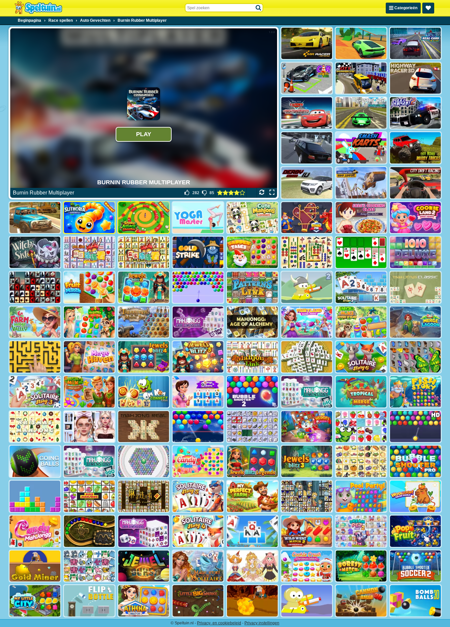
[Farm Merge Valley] (35, 322)
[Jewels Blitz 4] (143, 356)
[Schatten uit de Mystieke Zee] (143, 322)
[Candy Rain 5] (198, 461)
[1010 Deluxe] (415, 252)
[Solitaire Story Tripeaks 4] (198, 531)
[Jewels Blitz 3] (306, 461)
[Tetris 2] (35, 496)
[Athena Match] (143, 600)
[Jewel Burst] (143, 566)
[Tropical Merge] (361, 391)
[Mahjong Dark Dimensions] (143, 531)
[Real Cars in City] (415, 43)
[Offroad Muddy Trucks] (415, 147)
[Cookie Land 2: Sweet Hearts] (415, 217)
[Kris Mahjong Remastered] (89, 496)
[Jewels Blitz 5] (198, 356)
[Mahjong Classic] (415, 287)
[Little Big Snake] (198, 600)
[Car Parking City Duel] (306, 78)
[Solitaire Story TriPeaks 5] (198, 496)
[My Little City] (35, 600)
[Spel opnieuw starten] (262, 193)
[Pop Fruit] (415, 531)
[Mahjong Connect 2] (143, 496)
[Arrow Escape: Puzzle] (35, 356)
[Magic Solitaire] (198, 566)
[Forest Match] (361, 566)
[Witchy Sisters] (35, 252)
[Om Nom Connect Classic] (143, 391)
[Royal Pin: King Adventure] (306, 217)
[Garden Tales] (252, 252)
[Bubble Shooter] (198, 287)
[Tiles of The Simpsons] (306, 496)
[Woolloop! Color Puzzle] (415, 496)
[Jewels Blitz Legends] (252, 461)
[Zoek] (259, 8)
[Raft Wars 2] (306, 287)
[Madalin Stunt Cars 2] (361, 43)
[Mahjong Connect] (143, 252)
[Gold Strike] (198, 252)
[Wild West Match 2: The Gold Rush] (306, 531)
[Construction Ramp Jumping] (361, 182)
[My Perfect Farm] (252, 496)
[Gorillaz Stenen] (35, 287)
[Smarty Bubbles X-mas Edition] (198, 426)
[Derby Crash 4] (306, 182)
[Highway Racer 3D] (415, 78)
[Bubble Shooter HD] (415, 426)
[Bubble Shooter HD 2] (252, 391)
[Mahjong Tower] (306, 356)
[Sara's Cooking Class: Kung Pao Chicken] (361, 217)
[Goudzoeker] (35, 566)
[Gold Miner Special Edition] (252, 600)
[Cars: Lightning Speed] (306, 113)
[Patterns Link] (252, 287)
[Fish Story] (415, 391)
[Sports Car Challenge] (361, 113)
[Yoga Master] (198, 217)
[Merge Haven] (89, 356)
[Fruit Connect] (361, 426)
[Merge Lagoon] (415, 322)
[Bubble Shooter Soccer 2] (415, 566)
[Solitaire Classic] (361, 252)
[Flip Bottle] (89, 600)
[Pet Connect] (89, 566)
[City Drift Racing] (415, 182)
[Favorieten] (428, 8)
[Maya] (89, 531)
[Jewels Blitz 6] (143, 287)
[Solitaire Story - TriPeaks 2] (361, 287)
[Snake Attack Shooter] (143, 217)
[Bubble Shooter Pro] (415, 461)
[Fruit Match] (89, 287)
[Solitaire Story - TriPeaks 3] (35, 391)
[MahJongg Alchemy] (252, 322)
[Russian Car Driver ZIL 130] (35, 217)
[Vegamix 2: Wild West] (89, 391)
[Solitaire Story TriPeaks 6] (361, 356)
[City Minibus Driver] (361, 78)
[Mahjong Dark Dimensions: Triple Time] (198, 322)
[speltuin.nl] (38, 8)
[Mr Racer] (306, 43)
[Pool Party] (361, 496)
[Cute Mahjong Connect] (252, 217)
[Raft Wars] (306, 600)
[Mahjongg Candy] (35, 531)
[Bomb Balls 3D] (415, 600)
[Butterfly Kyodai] (415, 356)
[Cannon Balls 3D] (361, 600)
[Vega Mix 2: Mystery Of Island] (361, 322)
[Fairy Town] (143, 461)
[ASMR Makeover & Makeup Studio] (89, 426)
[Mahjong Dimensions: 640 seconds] (306, 391)
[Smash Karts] (361, 147)
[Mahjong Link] (252, 356)
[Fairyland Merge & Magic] (306, 322)
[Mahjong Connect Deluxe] (89, 252)
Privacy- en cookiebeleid (219, 623)
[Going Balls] (35, 461)
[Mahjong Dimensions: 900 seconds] (89, 461)
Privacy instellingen (261, 623)
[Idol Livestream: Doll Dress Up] (252, 566)
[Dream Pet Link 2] (361, 531)
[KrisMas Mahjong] (35, 426)
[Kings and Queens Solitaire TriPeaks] (198, 391)
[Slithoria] (89, 217)
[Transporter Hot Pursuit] (306, 147)
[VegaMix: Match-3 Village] (89, 322)
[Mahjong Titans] (306, 252)
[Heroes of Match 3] (306, 426)
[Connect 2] (252, 426)
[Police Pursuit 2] (415, 113)
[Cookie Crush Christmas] (306, 566)
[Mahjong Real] (143, 426)
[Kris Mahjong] (361, 461)
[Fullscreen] (272, 193)
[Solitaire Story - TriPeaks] (252, 531)
